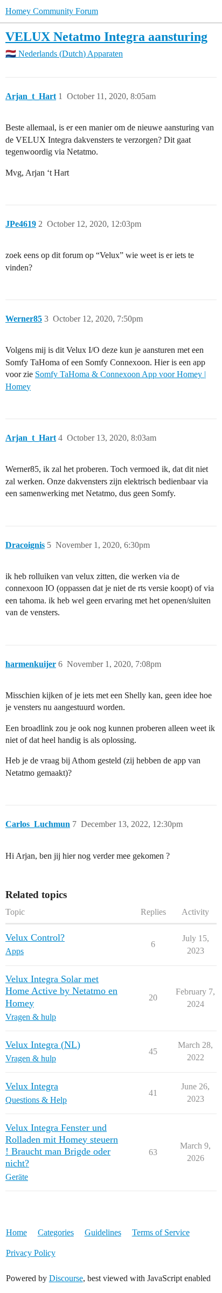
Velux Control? (35, 937)
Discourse (66, 1278)
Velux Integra (31, 1086)
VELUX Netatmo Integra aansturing (106, 36)
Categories (56, 1232)
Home (16, 1232)
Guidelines (103, 1232)
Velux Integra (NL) (42, 1044)
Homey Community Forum (51, 11)
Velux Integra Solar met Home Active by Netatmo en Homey (61, 991)
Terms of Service (161, 1232)
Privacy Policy (31, 1252)
